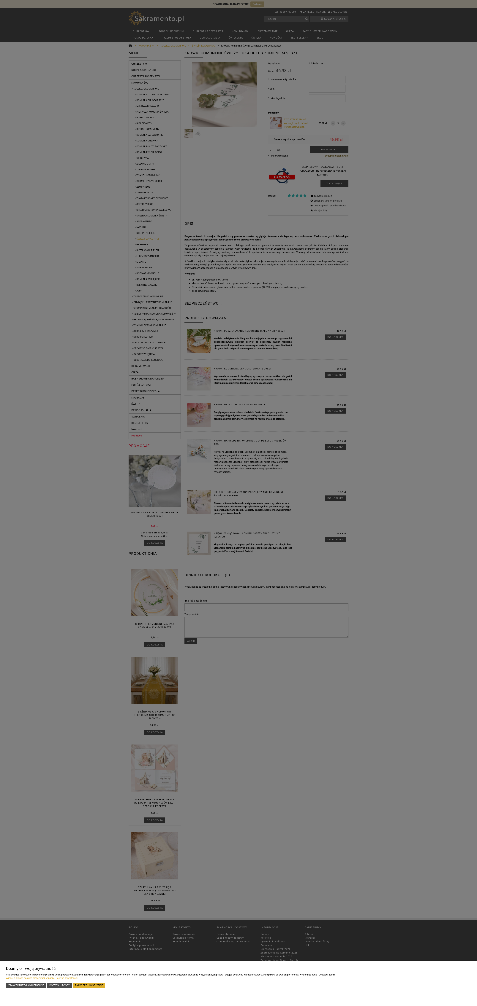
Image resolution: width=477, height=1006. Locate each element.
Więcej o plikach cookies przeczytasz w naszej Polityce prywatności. (42, 978)
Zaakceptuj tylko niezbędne (26, 985)
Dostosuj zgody (59, 985)
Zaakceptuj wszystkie (89, 985)
